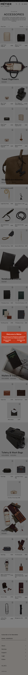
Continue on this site (21, 340)
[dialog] (14, 337)
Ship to (7, 340)
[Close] (25, 333)
